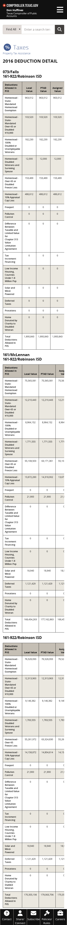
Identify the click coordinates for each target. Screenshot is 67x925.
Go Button (59, 29)
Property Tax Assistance (17, 53)
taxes (20, 47)
